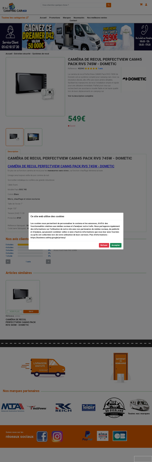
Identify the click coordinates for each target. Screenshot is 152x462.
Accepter (116, 245)
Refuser (104, 245)
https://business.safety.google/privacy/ (48, 238)
